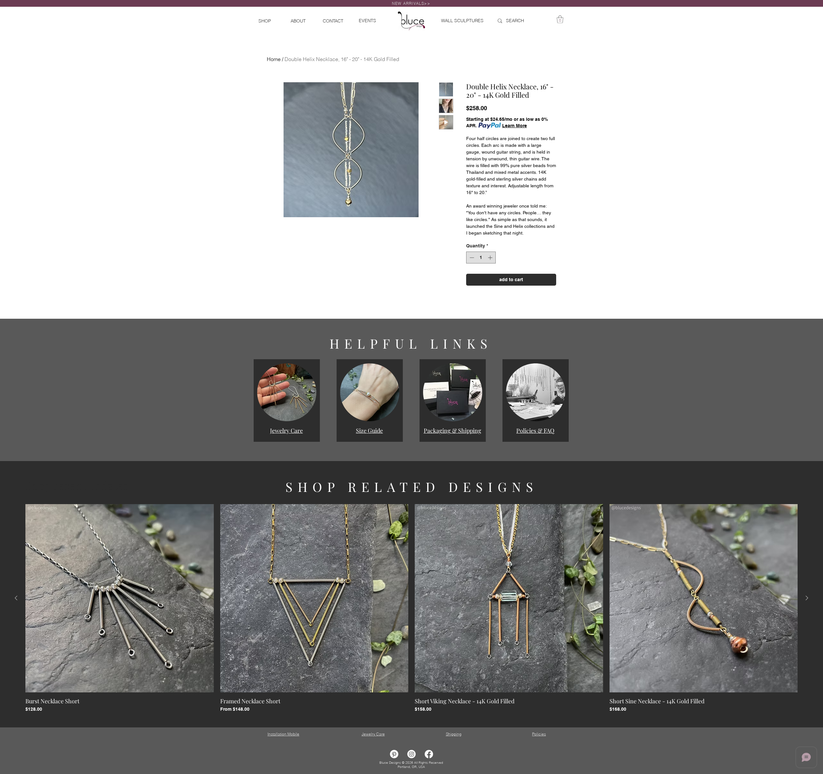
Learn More (514, 125)
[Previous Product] (16, 598)
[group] (411, 608)
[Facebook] (429, 754)
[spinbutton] (481, 257)
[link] (560, 19)
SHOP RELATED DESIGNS (411, 486)
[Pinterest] (394, 754)
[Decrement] (471, 257)
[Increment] (491, 257)
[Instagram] (411, 754)
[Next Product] (807, 598)
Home (274, 59)
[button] (286, 392)
